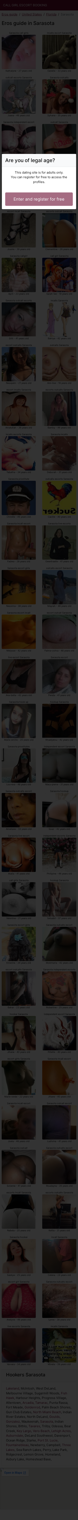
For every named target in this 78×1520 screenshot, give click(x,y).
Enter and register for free (39, 199)
